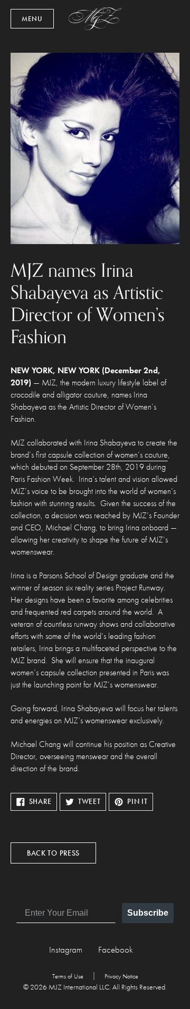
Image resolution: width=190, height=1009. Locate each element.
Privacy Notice (121, 976)
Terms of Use (67, 976)
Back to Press (53, 853)
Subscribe (147, 912)
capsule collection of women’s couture (108, 454)
